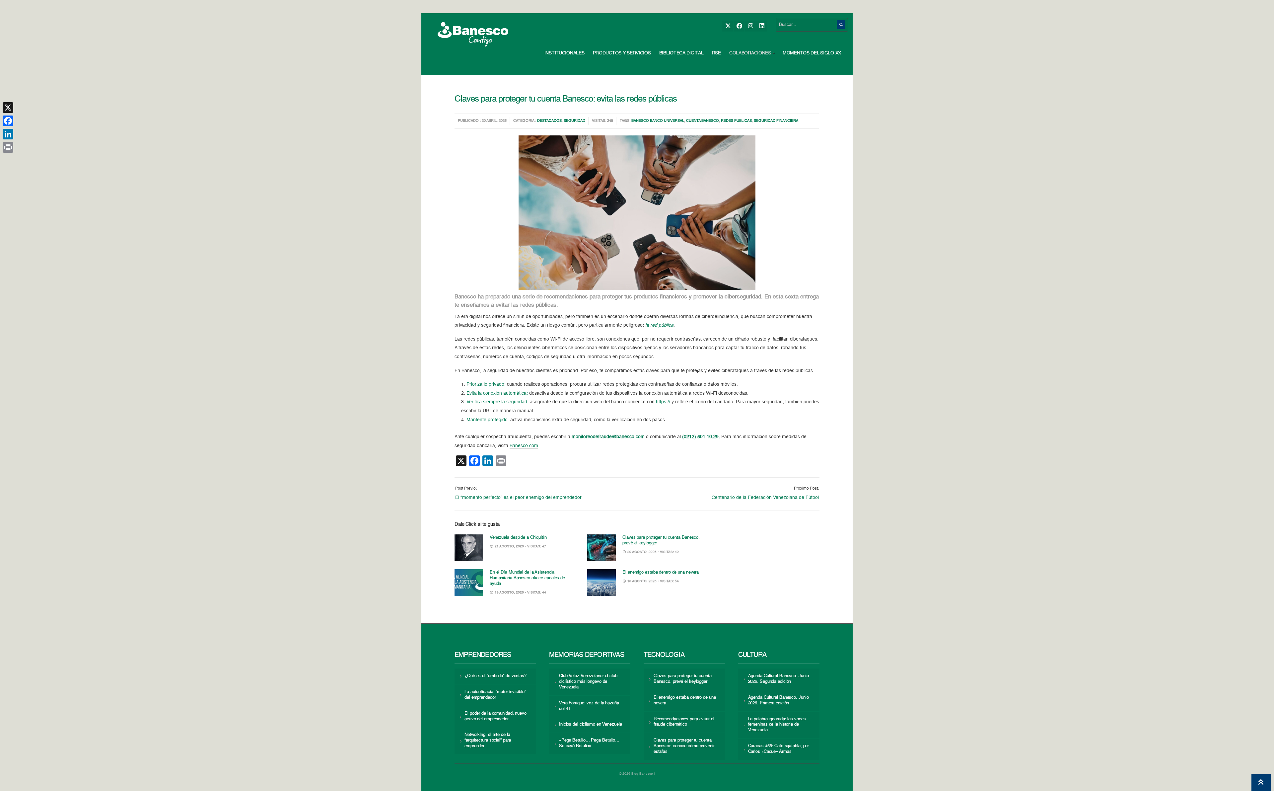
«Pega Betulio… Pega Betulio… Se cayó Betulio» (589, 743)
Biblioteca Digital (681, 53)
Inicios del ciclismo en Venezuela (590, 724)
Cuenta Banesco (702, 121)
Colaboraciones (750, 53)
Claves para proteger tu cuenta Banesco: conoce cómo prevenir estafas (684, 746)
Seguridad (574, 121)
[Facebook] (739, 26)
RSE (716, 53)
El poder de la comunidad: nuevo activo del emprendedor (495, 716)
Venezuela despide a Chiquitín (518, 537)
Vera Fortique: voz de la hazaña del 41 (589, 706)
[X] (727, 26)
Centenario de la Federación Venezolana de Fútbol (765, 497)
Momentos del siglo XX (812, 53)
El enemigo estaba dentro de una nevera (660, 572)
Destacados (549, 121)
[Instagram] (750, 26)
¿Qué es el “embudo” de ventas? (495, 676)
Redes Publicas (736, 121)
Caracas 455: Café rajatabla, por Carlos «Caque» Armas (778, 749)
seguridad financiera (776, 121)
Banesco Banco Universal (657, 121)
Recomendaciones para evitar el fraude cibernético (684, 722)
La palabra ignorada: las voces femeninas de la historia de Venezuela (777, 725)
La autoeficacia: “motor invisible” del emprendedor (495, 695)
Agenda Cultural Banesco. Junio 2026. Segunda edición (778, 679)
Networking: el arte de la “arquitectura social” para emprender (487, 740)
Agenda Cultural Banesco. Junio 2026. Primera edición (778, 700)
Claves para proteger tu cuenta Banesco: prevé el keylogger (683, 679)
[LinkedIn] (761, 26)
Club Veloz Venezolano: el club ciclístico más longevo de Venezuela (588, 681)
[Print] (8, 147)
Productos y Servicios (622, 53)
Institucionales (564, 53)
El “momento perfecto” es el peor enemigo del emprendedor (518, 497)
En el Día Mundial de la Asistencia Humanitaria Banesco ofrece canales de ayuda (527, 578)
